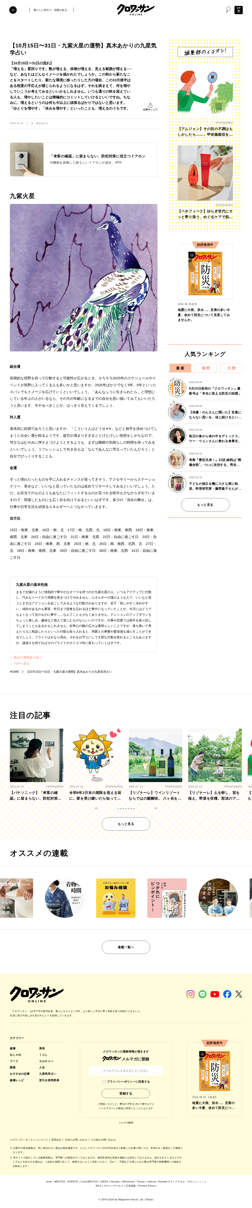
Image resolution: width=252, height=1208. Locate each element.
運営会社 (56, 1139)
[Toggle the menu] (13, 10)
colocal (151, 1181)
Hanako (115, 1181)
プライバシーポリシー (139, 1104)
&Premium (128, 1181)
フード (14, 1061)
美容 (42, 1048)
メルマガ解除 (126, 1122)
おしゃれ (15, 1054)
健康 (13, 1048)
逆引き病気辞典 (49, 1080)
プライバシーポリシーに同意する (128, 1081)
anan (49, 1181)
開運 (13, 1067)
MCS (98, 1185)
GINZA (104, 1181)
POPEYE (73, 1181)
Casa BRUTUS (89, 1181)
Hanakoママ (165, 1181)
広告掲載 (131, 1185)
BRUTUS (60, 1181)
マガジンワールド (113, 1185)
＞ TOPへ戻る (20, 663)
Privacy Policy (146, 1185)
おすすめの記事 (20, 1073)
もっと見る (205, 504)
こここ (200, 1181)
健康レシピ (17, 1080)
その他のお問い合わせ (103, 1139)
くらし (43, 1054)
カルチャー (46, 1061)
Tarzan (141, 1181)
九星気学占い (47, 1073)
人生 (42, 1067)
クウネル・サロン (185, 1181)
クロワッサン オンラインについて (29, 1139)
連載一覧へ (126, 947)
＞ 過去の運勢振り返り (26, 657)
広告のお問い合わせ (76, 1139)
